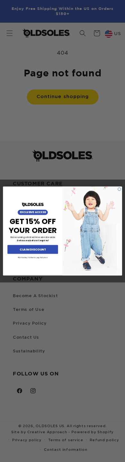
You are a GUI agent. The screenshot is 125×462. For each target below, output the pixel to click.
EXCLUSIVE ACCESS (33, 212)
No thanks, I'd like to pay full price (32, 257)
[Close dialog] (119, 189)
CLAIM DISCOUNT (33, 249)
